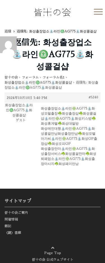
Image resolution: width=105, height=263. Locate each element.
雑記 (7, 226)
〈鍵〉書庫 (12, 232)
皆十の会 (11, 77)
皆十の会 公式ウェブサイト (52, 259)
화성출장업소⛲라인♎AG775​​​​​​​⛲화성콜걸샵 (38, 82)
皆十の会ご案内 (16, 212)
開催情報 (11, 219)
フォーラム (30, 77)
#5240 (93, 97)
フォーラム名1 (54, 77)
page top (85, 246)
